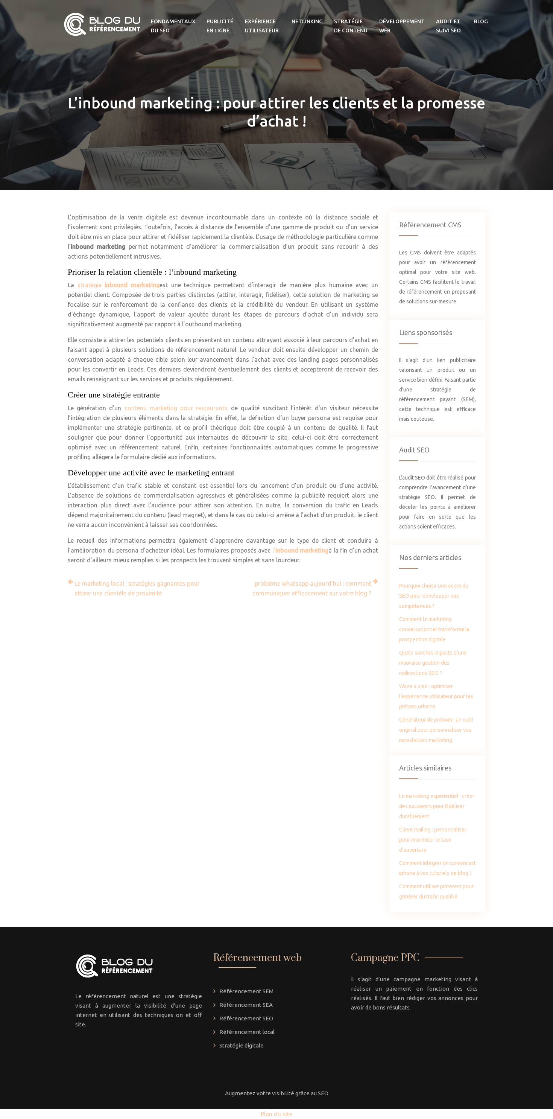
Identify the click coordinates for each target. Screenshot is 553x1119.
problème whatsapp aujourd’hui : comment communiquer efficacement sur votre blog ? (311, 588)
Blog (481, 21)
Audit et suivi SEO (448, 25)
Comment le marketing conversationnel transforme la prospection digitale (434, 629)
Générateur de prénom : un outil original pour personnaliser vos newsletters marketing (436, 730)
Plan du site (276, 1114)
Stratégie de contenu (351, 25)
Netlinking (307, 21)
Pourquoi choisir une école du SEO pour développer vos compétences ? (433, 596)
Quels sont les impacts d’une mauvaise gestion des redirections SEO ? (433, 663)
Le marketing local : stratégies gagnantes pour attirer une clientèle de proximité (137, 588)
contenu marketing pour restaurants (176, 408)
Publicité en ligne (220, 25)
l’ (300, 550)
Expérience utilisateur (262, 25)
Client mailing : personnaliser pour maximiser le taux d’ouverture (432, 840)
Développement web (402, 25)
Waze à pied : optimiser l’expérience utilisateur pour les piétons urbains (436, 696)
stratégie (118, 285)
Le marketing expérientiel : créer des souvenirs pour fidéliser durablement (436, 806)
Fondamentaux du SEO (173, 25)
